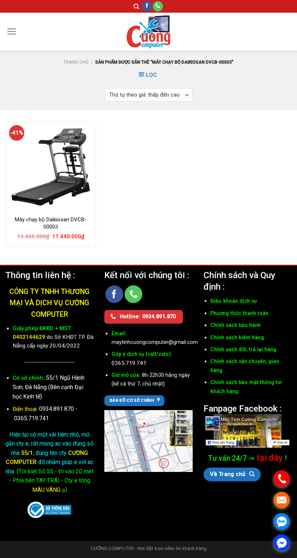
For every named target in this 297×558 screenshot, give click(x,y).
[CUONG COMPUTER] (148, 32)
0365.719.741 (31, 418)
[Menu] (11, 31)
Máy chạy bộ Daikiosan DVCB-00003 (51, 223)
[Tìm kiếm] (136, 6)
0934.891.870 (57, 408)
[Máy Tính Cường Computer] (248, 430)
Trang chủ (75, 62)
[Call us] (158, 6)
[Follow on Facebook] (147, 6)
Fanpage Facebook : (242, 408)
